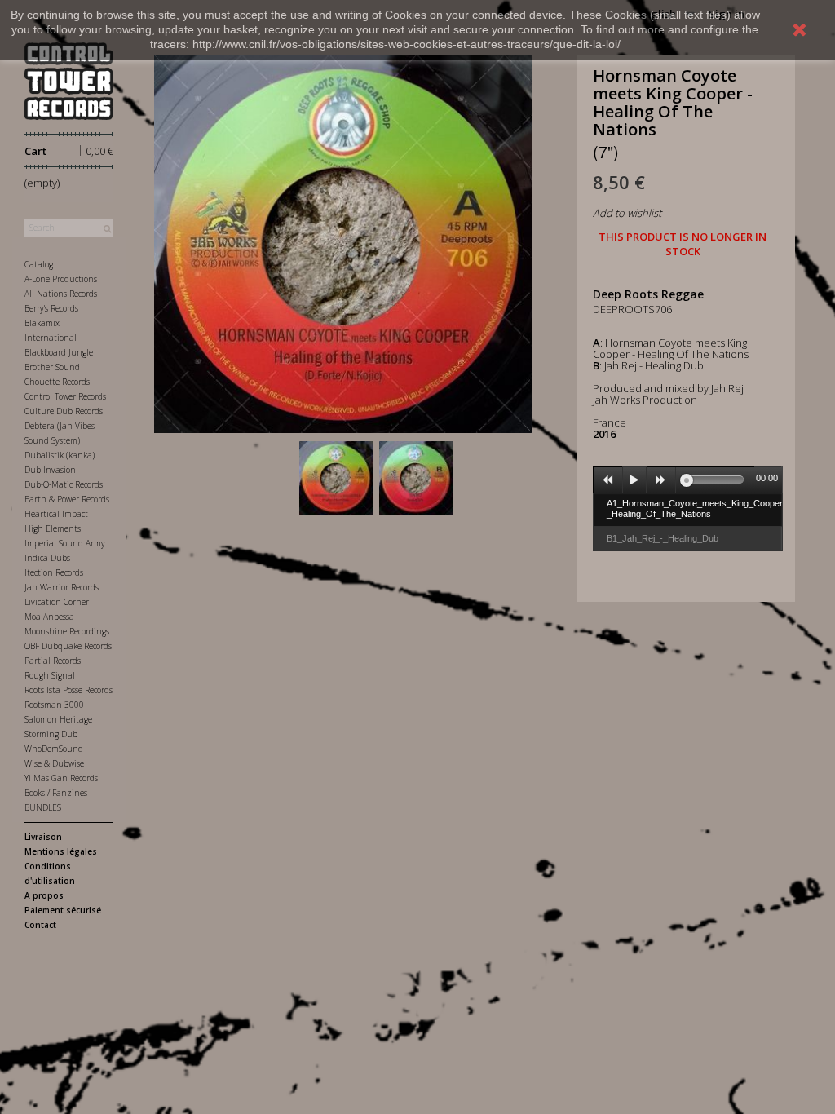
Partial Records (52, 660)
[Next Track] (661, 480)
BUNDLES (42, 807)
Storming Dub (50, 734)
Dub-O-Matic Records (63, 484)
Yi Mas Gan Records (61, 778)
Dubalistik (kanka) (59, 455)
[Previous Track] (608, 480)
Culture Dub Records (63, 411)
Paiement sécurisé (62, 910)
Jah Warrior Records (61, 587)
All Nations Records (60, 293)
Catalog (38, 264)
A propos (44, 895)
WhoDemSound (53, 748)
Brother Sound (52, 367)
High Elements (52, 528)
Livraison (43, 836)
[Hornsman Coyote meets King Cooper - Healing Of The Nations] (336, 478)
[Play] (634, 480)
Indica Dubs (47, 558)
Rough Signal (49, 675)
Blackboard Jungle (58, 352)
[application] (688, 479)
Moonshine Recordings (66, 631)
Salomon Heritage (58, 719)
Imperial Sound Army (64, 543)
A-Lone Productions (60, 279)
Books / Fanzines (55, 792)
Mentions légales (60, 851)
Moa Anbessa (49, 616)
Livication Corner (56, 602)
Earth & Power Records (66, 499)
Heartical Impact (56, 513)
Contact (40, 925)
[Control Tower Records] (68, 81)
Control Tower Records (65, 396)
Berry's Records (51, 308)
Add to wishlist (627, 213)
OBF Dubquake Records (68, 646)
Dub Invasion (50, 469)
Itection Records (53, 572)
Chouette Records (57, 381)
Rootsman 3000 (54, 704)
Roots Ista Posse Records (68, 690)
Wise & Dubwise (54, 763)
